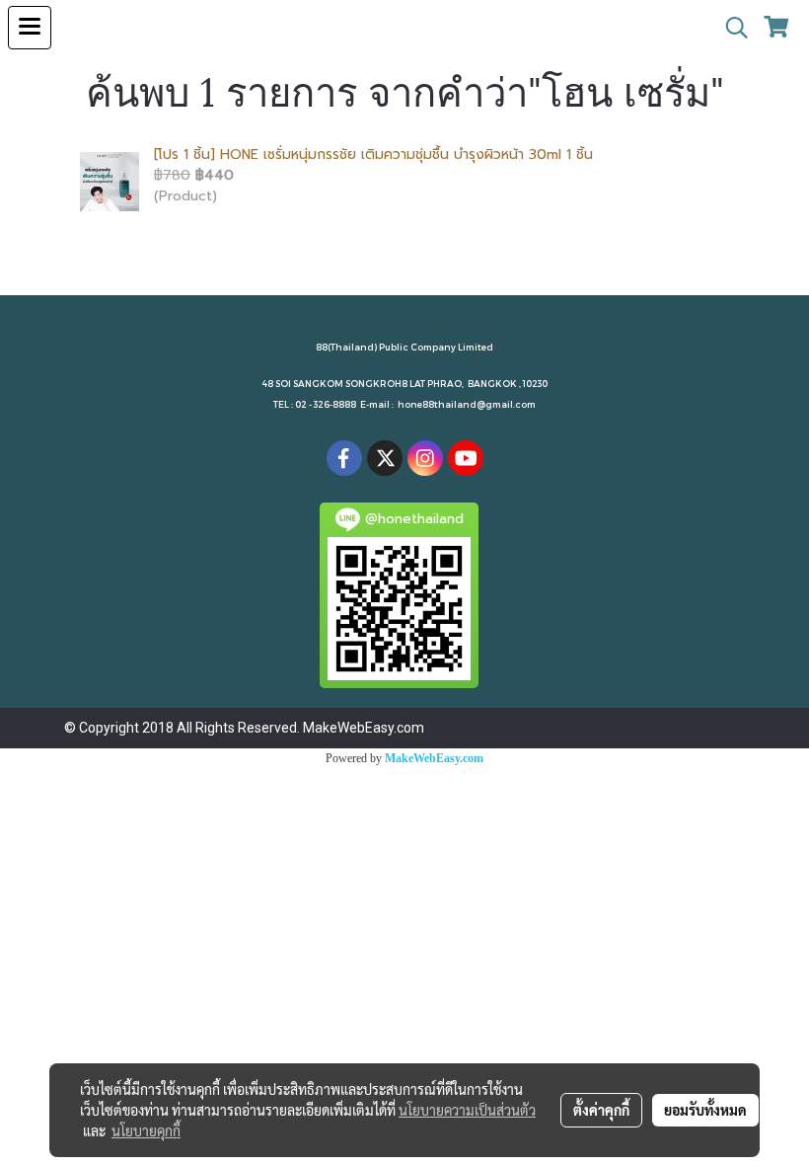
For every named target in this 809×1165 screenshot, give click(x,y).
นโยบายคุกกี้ (146, 1130)
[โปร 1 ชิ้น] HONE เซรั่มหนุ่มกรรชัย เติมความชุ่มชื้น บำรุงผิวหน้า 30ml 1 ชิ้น (373, 154)
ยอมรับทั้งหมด (705, 1110)
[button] (730, 28)
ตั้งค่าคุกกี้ (601, 1110)
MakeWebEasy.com (434, 758)
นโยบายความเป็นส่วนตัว (467, 1110)
